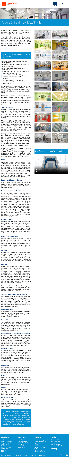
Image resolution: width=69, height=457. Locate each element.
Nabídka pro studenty (56, 446)
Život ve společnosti (56, 440)
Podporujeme (4, 448)
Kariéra (53, 437)
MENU (55, 6)
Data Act (3, 450)
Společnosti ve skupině (7, 446)
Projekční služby (22, 440)
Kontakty (54, 449)
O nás (2, 440)
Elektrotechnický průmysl (41, 440)
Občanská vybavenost (40, 451)
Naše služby (22, 437)
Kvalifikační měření (23, 443)
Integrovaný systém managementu (6, 443)
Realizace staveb (22, 441)
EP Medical (21, 446)
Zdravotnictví (37, 446)
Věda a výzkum (38, 450)
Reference (37, 437)
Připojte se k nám (55, 441)
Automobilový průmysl (40, 441)
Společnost (5, 437)
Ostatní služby (21, 447)
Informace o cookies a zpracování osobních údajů (31, 455)
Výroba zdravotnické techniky (39, 447)
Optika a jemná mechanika (41, 443)
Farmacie (36, 444)
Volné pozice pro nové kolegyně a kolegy (56, 443)
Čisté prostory (21, 444)
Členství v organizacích (7, 447)
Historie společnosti (6, 441)
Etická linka (4, 451)
